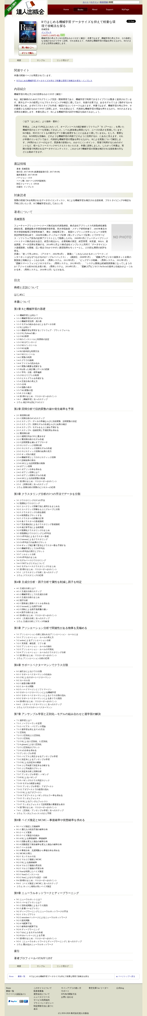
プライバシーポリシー (44, 1003)
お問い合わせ (67, 997)
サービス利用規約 (42, 1000)
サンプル (41, 60)
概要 (19, 60)
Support (109, 9)
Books (80, 9)
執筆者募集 (39, 991)
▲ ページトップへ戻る (125, 976)
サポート (65, 991)
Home (66, 9)
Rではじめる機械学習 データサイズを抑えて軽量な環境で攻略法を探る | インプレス (54, 81)
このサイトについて (43, 988)
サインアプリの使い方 (71, 988)
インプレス (46, 32)
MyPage (125, 9)
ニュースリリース (42, 997)
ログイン (94, 2)
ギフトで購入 (28, 53)
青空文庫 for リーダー (98, 988)
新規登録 (104, 2)
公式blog (120, 988)
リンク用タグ (63, 60)
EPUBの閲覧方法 (68, 994)
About (94, 9)
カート (86, 2)
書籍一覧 (21, 976)
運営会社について (42, 994)
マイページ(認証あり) (16, 994)
